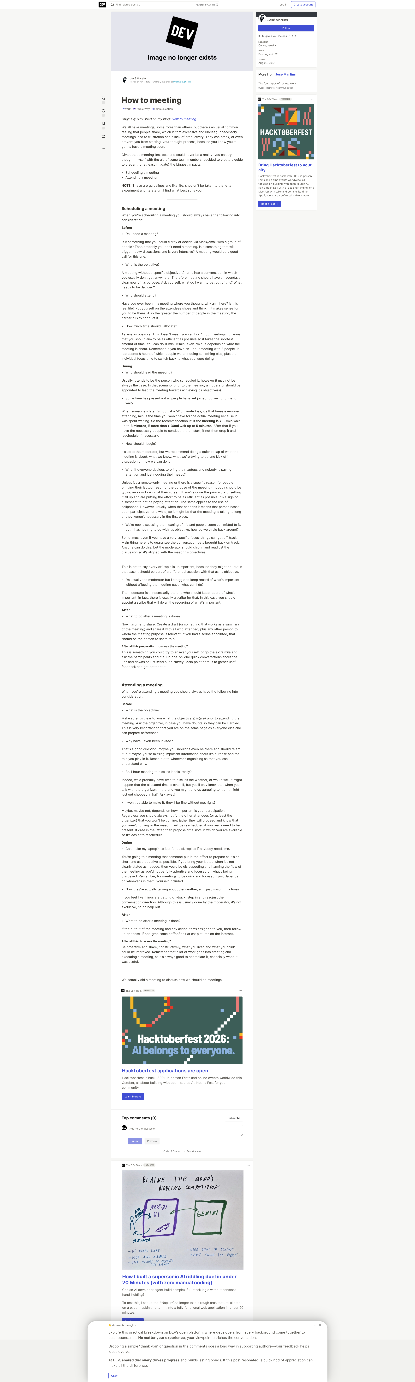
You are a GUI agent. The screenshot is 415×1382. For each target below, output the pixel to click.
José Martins (138, 78)
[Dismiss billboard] (320, 1325)
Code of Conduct (172, 1151)
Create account (303, 4)
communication (162, 109)
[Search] (112, 5)
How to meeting (184, 119)
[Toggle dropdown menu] (240, 990)
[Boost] (103, 136)
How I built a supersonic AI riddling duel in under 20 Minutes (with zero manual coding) (179, 1280)
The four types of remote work (277, 85)
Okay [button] (114, 1375)
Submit (135, 1141)
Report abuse (194, 1151)
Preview (152, 1141)
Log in (283, 4)
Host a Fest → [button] (269, 203)
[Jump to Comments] (103, 112)
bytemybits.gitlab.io (182, 82)
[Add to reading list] (103, 125)
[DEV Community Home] (102, 4)
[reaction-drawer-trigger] (103, 100)
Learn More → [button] (133, 1096)
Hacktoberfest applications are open (165, 1070)
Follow (286, 28)
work (127, 109)
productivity (141, 109)
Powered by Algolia (206, 4)
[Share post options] (103, 148)
